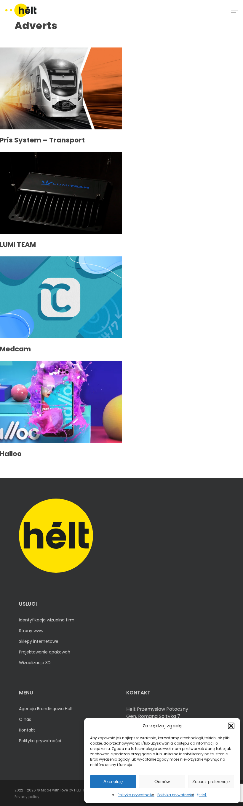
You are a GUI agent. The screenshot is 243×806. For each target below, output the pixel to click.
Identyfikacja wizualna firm (46, 620)
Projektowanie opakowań (44, 652)
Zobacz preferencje (211, 781)
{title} (202, 794)
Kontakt (27, 730)
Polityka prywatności (136, 794)
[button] (231, 726)
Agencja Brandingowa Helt (46, 709)
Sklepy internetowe (38, 641)
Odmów (162, 781)
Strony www (31, 631)
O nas (25, 719)
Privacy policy (27, 796)
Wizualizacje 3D (35, 663)
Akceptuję (113, 781)
